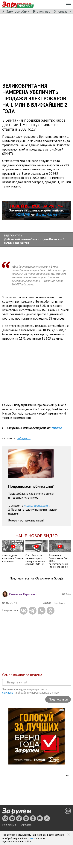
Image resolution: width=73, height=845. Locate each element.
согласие (7, 692)
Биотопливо (41, 11)
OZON (20, 214)
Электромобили (17, 11)
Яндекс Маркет (46, 214)
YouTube (56, 428)
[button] (69, 835)
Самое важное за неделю (22, 675)
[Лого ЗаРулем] (16, 811)
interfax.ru (24, 438)
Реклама (25, 825)
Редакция (9, 825)
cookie (31, 838)
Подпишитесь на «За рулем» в (36, 578)
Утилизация (62, 11)
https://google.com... (37, 505)
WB (27, 214)
